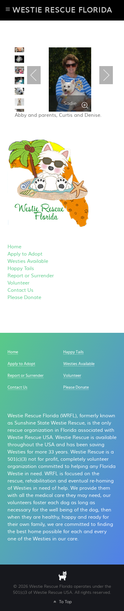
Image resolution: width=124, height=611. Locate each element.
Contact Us (20, 290)
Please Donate (24, 297)
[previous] (21, 56)
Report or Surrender (31, 276)
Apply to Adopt (25, 254)
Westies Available (28, 261)
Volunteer (18, 283)
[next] (21, 103)
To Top (64, 601)
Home (14, 247)
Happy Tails (21, 269)
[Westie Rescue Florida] (62, 575)
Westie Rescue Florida (63, 10)
